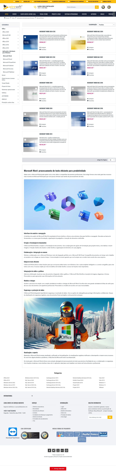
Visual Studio (5, 83)
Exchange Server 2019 (52, 378)
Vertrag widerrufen (59, 468)
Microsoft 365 (6, 35)
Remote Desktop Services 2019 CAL (82, 378)
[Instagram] (66, 450)
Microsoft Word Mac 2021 (95, 57)
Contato (35, 413)
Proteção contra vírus (8, 102)
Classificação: (93, 24)
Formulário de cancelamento (40, 419)
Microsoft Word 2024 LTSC (47, 32)
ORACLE (4, 99)
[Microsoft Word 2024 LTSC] (30, 42)
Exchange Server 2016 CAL (54, 385)
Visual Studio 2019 (78, 382)
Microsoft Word (7, 56)
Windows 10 (102, 385)
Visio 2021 (102, 378)
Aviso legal (64, 416)
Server (3, 75)
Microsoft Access (8, 69)
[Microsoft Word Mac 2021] (78, 68)
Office (3, 29)
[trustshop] (44, 435)
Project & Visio (6, 86)
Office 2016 (5, 45)
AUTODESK (5, 96)
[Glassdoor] (58, 450)
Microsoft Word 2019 (45, 83)
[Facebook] (49, 450)
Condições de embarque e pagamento (43, 415)
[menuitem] (76, 2)
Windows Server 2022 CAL (10, 387)
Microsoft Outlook (8, 65)
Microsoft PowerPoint (9, 62)
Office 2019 (5, 41)
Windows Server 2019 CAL (32, 378)
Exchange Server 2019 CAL (54, 382)
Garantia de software (38, 410)
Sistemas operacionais (8, 89)
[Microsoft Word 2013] (30, 145)
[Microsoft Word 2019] (30, 94)
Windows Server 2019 (9, 385)
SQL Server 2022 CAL (30, 385)
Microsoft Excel (7, 59)
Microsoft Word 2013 (45, 134)
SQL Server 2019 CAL (30, 387)
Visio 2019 (102, 380)
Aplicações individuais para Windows (8, 52)
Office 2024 (5, 32)
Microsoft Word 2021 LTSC (47, 57)
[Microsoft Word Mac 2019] (78, 94)
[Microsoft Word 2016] (30, 119)
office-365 (63, 408)
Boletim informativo (66, 410)
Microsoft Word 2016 (45, 108)
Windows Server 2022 (9, 382)
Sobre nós (63, 413)
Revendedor (36, 408)
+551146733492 (10, 411)
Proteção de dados (66, 415)
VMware (101, 387)
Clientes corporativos (38, 406)
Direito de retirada (37, 416)
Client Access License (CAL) (8, 79)
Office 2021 (5, 38)
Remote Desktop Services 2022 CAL (56, 387)
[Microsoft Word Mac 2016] (78, 119)
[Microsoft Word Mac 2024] (78, 42)
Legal (62, 406)
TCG (34, 421)
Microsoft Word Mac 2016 (95, 108)
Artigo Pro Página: (102, 160)
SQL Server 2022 (29, 380)
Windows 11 (102, 382)
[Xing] (53, 450)
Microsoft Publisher (8, 72)
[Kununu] (62, 450)
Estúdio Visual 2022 (78, 380)
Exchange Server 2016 (52, 380)
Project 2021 (76, 385)
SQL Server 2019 (29, 382)
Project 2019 (76, 387)
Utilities (4, 93)
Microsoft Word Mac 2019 (95, 83)
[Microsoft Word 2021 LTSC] (30, 68)
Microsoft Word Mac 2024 (95, 32)
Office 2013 (5, 48)
